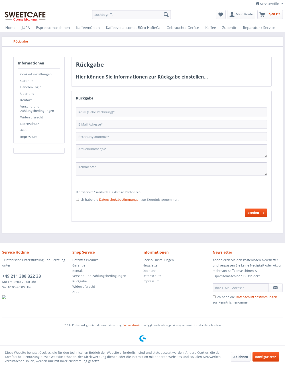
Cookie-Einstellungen (36, 74)
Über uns (27, 93)
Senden (253, 213)
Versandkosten (133, 325)
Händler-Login (30, 87)
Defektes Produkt (85, 260)
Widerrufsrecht (31, 117)
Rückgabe (79, 281)
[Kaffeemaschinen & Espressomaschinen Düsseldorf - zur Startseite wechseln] (25, 15)
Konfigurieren (265, 357)
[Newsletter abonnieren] (276, 287)
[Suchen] (166, 14)
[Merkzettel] (221, 14)
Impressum (28, 136)
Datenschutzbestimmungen (119, 199)
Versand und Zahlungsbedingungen (37, 108)
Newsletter (150, 265)
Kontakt (26, 100)
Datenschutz (29, 124)
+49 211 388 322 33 (21, 276)
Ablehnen (240, 357)
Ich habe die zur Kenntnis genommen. (129, 199)
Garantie (26, 81)
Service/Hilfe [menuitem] (269, 4)
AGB (23, 130)
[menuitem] (131, 14)
